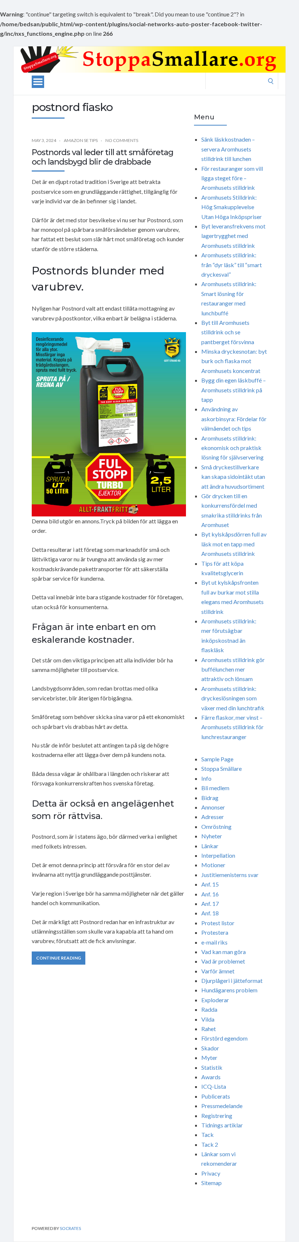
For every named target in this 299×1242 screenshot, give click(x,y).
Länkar (209, 845)
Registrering (216, 1115)
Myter (209, 1057)
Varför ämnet (217, 971)
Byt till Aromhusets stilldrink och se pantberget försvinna (227, 332)
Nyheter (211, 836)
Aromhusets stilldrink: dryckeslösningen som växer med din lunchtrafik (232, 698)
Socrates (70, 1228)
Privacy (210, 1173)
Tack (207, 1134)
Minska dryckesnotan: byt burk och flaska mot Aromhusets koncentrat (234, 361)
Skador (210, 1048)
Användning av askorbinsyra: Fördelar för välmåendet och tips (234, 418)
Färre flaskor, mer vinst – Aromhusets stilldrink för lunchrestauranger (232, 727)
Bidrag (209, 797)
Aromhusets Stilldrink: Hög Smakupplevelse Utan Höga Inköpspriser (231, 207)
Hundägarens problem (229, 990)
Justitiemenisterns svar (230, 874)
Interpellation (218, 855)
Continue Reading (58, 958)
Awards (211, 1076)
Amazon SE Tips (81, 140)
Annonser (213, 807)
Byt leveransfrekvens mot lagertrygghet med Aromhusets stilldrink (233, 236)
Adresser (212, 816)
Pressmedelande (221, 1105)
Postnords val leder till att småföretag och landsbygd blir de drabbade (102, 157)
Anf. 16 (210, 894)
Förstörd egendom (224, 1038)
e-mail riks (214, 942)
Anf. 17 (210, 903)
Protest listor (217, 922)
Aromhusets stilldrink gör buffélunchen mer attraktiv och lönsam (233, 669)
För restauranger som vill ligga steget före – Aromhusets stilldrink (232, 178)
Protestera (214, 932)
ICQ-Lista (213, 1086)
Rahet (208, 1028)
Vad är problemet (223, 961)
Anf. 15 (210, 884)
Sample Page (217, 758)
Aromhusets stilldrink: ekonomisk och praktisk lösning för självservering (232, 448)
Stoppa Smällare (221, 768)
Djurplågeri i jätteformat (232, 980)
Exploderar (215, 999)
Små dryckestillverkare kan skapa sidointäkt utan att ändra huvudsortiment (233, 477)
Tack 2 (209, 1144)
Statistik (211, 1067)
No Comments (121, 140)
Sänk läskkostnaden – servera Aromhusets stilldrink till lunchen (228, 149)
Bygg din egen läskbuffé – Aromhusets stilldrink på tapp (233, 390)
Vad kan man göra (223, 951)
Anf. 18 (210, 913)
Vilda (207, 1019)
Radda (209, 1009)
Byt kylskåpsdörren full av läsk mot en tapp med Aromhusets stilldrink (234, 544)
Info (206, 778)
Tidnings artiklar (222, 1125)
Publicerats (215, 1096)
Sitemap (211, 1182)
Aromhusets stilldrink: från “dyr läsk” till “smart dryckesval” (231, 264)
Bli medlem (215, 787)
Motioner (213, 864)
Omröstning (216, 826)
